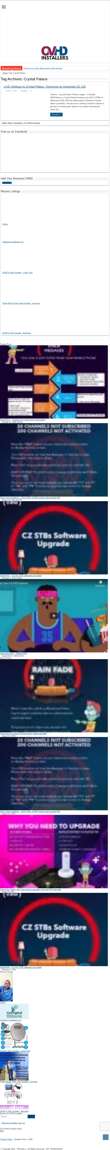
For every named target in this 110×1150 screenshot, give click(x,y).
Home (5, 73)
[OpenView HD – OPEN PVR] (54, 615)
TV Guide (23, 91)
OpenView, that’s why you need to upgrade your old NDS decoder (30, 889)
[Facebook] (3, 1133)
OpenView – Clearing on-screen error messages (22, 420)
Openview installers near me (13, 1123)
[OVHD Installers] (55, 52)
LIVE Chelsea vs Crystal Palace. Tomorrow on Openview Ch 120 (45, 86)
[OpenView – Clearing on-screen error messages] (54, 382)
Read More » (56, 115)
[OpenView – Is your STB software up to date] (54, 537)
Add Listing (7, 183)
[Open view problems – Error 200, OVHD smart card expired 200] (54, 459)
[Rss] (1, 1133)
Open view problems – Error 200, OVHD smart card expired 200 (30, 498)
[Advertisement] (55, 24)
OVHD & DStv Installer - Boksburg (16, 333)
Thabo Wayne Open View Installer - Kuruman (21, 303)
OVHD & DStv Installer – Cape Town (17, 273)
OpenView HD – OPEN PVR (13, 653)
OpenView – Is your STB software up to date (21, 575)
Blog (2, 1131)
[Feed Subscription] (108, 79)
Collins (5, 224)
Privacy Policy (7, 1139)
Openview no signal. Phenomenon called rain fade (42, 68)
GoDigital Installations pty (13, 242)
